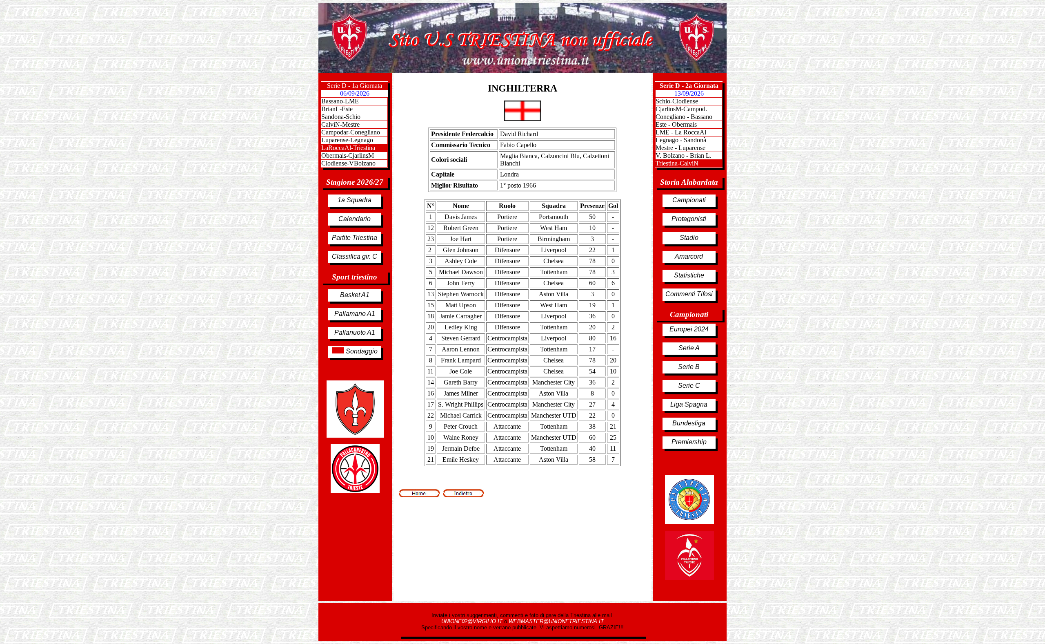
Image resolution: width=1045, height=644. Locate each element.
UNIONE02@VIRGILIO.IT (472, 621)
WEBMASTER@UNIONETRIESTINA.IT (556, 621)
